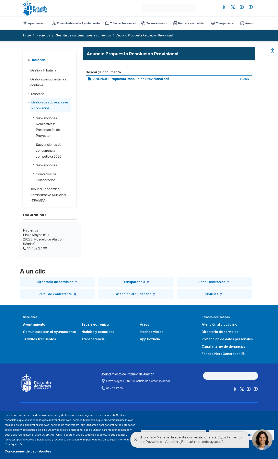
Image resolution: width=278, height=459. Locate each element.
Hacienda (43, 35)
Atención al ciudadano (133, 294)
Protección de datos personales (227, 339)
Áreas (249, 23)
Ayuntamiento (37, 23)
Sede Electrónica (211, 282)
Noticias (211, 294)
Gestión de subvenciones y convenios (83, 35)
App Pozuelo (150, 339)
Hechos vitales (151, 332)
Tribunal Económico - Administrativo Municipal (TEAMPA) (48, 195)
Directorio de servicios (55, 282)
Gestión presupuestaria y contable (48, 82)
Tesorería (37, 94)
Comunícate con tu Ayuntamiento (78, 23)
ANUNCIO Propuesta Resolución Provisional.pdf (131, 79)
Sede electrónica (156, 23)
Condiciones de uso (20, 451)
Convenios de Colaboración (46, 177)
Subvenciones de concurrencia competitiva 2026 (48, 150)
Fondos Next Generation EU (223, 354)
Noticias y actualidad (191, 23)
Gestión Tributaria (43, 70)
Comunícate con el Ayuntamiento (49, 332)
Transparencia (225, 23)
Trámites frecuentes (123, 23)
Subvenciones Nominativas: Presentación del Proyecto (48, 127)
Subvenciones (46, 165)
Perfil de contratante (55, 294)
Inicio (27, 35)
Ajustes (45, 451)
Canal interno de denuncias (223, 346)
